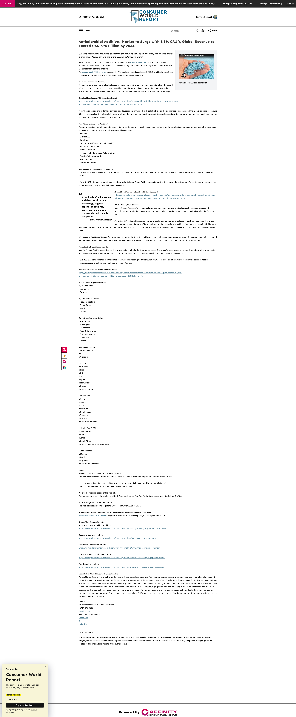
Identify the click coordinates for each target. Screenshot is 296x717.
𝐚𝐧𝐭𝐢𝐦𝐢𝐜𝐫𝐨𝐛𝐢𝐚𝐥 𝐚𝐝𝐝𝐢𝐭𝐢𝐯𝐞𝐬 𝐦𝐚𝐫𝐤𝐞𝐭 (94, 72)
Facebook (83, 618)
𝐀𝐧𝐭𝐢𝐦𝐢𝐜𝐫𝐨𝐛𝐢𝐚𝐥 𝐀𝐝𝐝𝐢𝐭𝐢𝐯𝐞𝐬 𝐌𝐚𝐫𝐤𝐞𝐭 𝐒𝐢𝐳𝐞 (93, 515)
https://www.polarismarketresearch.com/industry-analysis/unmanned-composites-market (119, 548)
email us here (85, 611)
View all (290, 3)
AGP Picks (7, 4)
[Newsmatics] (64, 367)
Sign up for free (25, 705)
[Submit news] (64, 350)
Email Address (13, 695)
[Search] (197, 30)
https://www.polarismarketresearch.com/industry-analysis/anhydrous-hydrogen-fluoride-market (122, 528)
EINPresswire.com (138, 62)
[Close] (45, 667)
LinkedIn (83, 624)
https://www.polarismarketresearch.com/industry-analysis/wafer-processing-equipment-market (122, 557)
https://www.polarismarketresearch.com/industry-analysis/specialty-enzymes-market (117, 538)
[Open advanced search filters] (203, 30)
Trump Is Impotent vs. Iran (237, 3)
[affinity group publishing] (64, 361)
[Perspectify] (64, 355)
